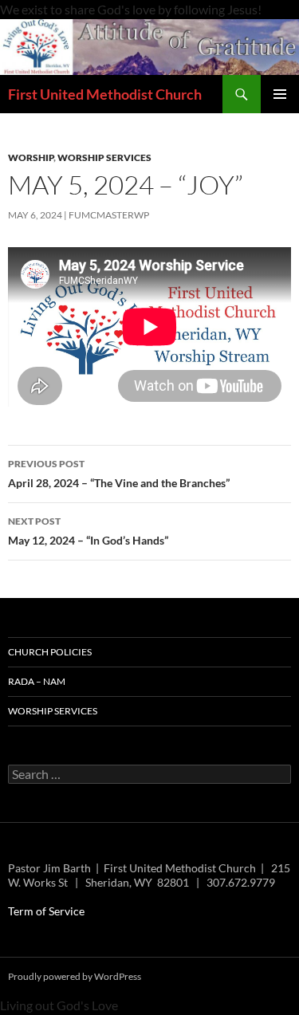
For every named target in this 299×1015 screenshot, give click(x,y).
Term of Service (46, 911)
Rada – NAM (36, 681)
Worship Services (104, 157)
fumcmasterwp (109, 215)
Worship (30, 157)
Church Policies (50, 652)
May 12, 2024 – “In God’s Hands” (88, 531)
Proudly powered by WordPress (74, 976)
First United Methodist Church (105, 94)
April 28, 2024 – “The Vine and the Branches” (119, 474)
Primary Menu (280, 94)
